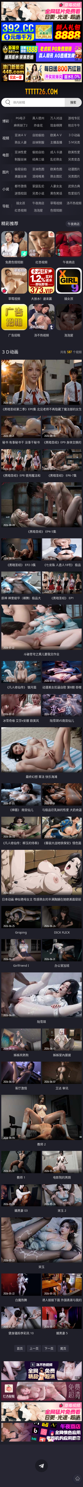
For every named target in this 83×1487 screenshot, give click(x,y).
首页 (20, 1348)
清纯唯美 (38, 176)
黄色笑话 (56, 193)
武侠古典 (74, 186)
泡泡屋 (38, 210)
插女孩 (20, 203)
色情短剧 (56, 210)
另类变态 (74, 159)
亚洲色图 (38, 169)
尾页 (63, 1348)
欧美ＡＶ (56, 135)
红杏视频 (21, 210)
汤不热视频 (74, 203)
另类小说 (38, 193)
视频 (5, 138)
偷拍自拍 (38, 152)
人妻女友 (56, 186)
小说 (5, 189)
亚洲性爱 (21, 152)
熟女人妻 (21, 142)
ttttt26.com (41, 91)
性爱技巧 (74, 193)
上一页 (34, 1348)
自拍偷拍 (38, 135)
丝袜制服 (38, 142)
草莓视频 (56, 203)
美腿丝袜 (21, 176)
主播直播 (56, 142)
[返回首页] (77, 1478)
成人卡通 (56, 152)
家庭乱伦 (38, 186)
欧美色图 (56, 169)
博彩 (5, 121)
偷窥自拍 (21, 169)
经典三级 (38, 159)
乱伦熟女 (56, 159)
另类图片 (74, 176)
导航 (5, 206)
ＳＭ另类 (74, 142)
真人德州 (38, 118)
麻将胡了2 (20, 125)
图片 (5, 172)
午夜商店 (38, 203)
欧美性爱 (74, 152)
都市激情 (21, 186)
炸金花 (38, 125)
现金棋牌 (56, 125)
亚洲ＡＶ (21, 135)
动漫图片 (74, 169)
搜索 (73, 102)
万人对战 (56, 118)
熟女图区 (56, 176)
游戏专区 (74, 118)
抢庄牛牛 (74, 125)
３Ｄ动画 (74, 135)
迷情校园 (21, 193)
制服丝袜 (21, 159)
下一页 (48, 1348)
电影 (5, 155)
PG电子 (21, 118)
